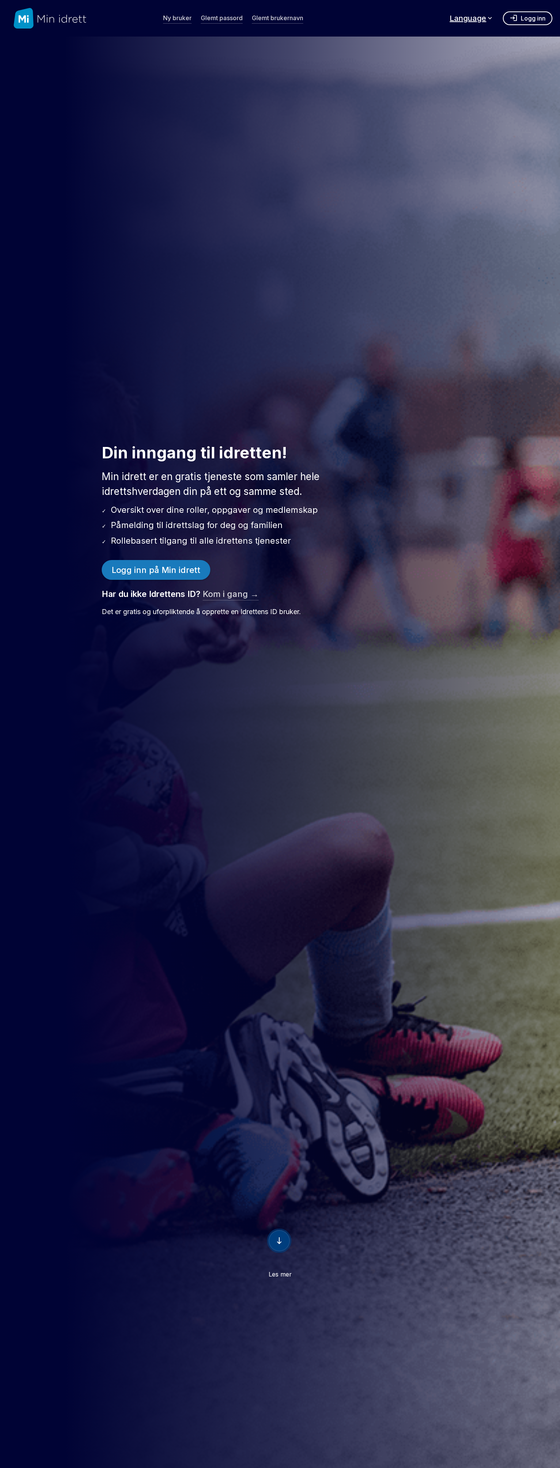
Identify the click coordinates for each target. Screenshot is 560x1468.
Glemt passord (222, 18)
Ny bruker (177, 18)
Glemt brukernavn (277, 18)
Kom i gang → (231, 594)
